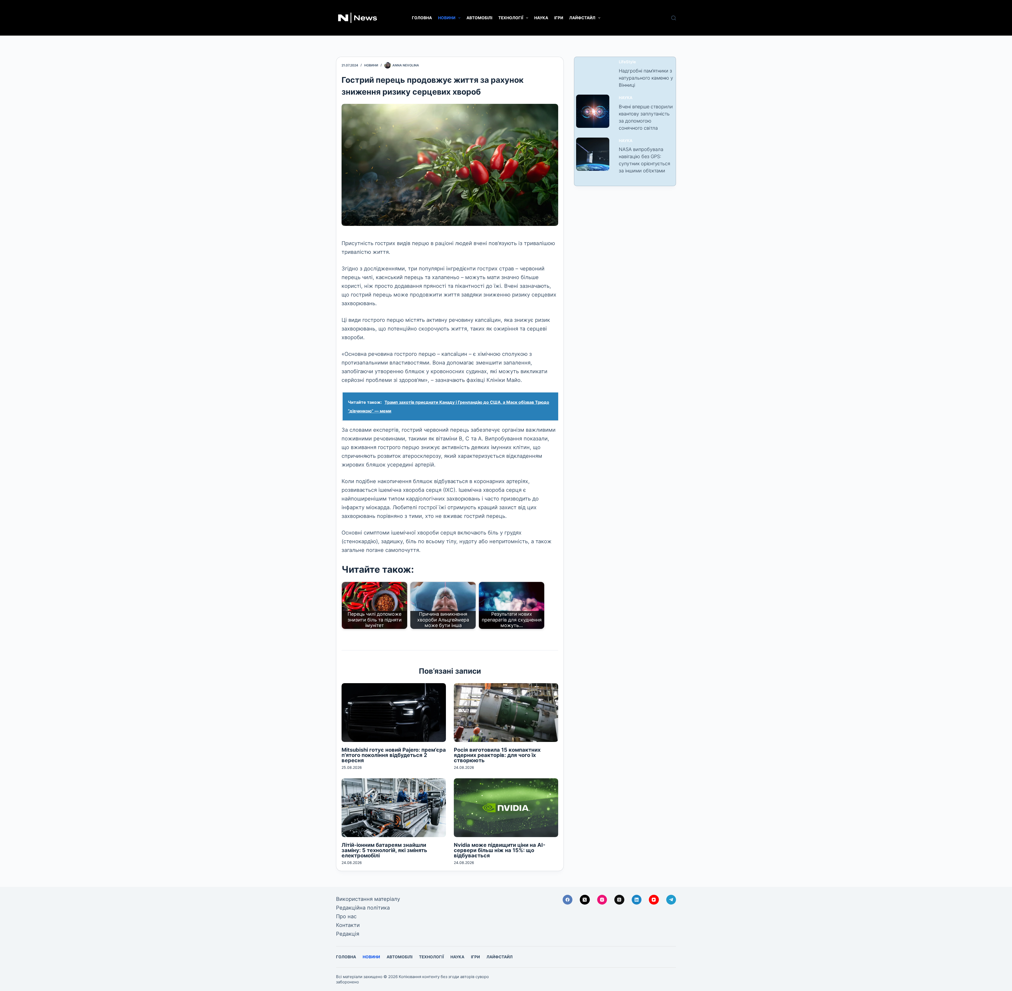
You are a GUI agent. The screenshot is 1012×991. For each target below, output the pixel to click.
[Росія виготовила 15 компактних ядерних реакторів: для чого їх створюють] (506, 712)
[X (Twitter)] (585, 900)
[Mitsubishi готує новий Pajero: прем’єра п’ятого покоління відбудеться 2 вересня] (394, 712)
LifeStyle (627, 61)
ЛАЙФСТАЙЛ (582, 17)
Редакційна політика (363, 908)
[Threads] (619, 900)
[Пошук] (673, 18)
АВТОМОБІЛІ (479, 17)
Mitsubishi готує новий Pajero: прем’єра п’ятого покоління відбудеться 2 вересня (394, 755)
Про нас (346, 916)
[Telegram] (671, 900)
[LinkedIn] (637, 900)
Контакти (348, 925)
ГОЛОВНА (422, 17)
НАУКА (541, 17)
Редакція (347, 934)
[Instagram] (602, 900)
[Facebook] (568, 900)
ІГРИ (558, 17)
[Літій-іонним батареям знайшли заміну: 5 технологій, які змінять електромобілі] (394, 807)
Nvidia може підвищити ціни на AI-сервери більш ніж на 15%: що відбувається (499, 850)
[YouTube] (654, 900)
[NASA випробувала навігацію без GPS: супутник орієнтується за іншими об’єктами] (592, 154)
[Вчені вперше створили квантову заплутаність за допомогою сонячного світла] (592, 111)
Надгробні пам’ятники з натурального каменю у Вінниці (646, 78)
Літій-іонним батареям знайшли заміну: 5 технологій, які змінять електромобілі (384, 850)
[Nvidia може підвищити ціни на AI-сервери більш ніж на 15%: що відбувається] (506, 807)
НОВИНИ (446, 17)
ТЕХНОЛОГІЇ (510, 17)
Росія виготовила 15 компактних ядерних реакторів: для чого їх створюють (497, 755)
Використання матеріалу (368, 899)
